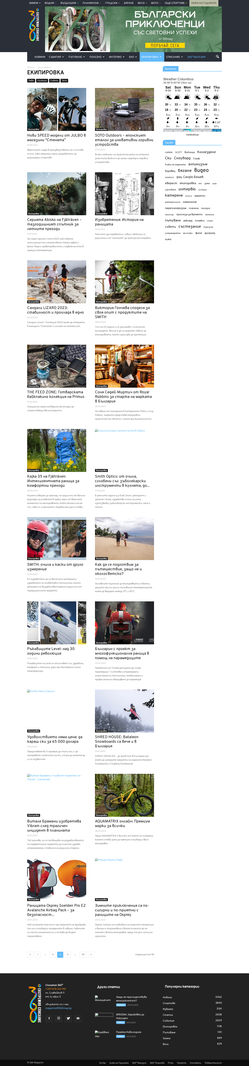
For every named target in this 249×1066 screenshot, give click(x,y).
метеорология (172, 202)
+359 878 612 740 (55, 989)
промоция (209, 214)
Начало (30, 67)
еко (200, 183)
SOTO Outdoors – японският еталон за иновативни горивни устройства (124, 140)
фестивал (188, 233)
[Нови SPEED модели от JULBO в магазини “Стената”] (56, 109)
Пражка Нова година (128, 1032)
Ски (168, 158)
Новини (39, 57)
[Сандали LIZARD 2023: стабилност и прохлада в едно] (56, 281)
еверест (171, 183)
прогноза (169, 214)
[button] (217, 56)
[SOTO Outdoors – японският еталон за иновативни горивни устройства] (124, 109)
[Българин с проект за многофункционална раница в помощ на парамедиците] (124, 622)
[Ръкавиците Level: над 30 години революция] (56, 622)
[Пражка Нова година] (104, 1037)
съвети (170, 227)
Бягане (129, 3)
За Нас (102, 1063)
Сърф (196, 158)
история (202, 190)
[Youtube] (78, 1018)
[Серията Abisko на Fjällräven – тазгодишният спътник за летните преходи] (56, 193)
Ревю (31, 80)
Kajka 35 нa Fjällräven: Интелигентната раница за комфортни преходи (53, 481)
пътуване (173, 221)
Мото (154, 3)
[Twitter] (68, 1018)
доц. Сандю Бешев (189, 177)
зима (207, 183)
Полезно (96, 57)
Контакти (195, 1063)
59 (83, 954)
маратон (199, 195)
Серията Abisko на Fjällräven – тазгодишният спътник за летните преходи (54, 224)
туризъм (208, 227)
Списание (173, 57)
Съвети (54, 80)
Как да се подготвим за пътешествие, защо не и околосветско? (118, 569)
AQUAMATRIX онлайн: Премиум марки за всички (122, 823)
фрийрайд (210, 233)
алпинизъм (197, 164)
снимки (199, 221)
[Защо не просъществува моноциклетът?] (104, 1001)
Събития (55, 57)
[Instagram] (58, 1018)
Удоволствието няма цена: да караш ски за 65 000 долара (54, 739)
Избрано (121, 1005)
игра (214, 183)
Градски (111, 3)
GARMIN (169, 152)
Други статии (108, 987)
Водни (49, 3)
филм (198, 233)
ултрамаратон (173, 233)
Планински (91, 3)
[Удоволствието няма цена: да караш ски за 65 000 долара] (56, 711)
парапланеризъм (175, 208)
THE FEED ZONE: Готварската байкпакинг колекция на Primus (55, 394)
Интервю (115, 57)
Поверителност (213, 1063)
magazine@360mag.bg (58, 1008)
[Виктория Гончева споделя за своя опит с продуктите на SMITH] (124, 281)
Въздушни (68, 3)
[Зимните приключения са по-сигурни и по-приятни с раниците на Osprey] (124, 879)
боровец (170, 171)
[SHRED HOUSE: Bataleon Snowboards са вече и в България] (124, 711)
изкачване (170, 189)
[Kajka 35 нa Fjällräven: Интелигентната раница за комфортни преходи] (56, 450)
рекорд (187, 221)
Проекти (181, 1063)
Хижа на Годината (204, 3)
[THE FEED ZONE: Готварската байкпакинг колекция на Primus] (56, 366)
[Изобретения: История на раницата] (124, 193)
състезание (189, 227)
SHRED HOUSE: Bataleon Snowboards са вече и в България (117, 742)
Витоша (189, 152)
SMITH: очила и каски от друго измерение (55, 567)
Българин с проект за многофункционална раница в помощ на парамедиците (122, 654)
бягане (185, 171)
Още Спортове (175, 3)
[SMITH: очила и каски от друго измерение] (56, 538)
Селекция (42, 80)
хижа (168, 239)
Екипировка (150, 57)
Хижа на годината (175, 164)
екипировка (188, 183)
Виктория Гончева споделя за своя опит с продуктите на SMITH (122, 313)
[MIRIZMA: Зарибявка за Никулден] (104, 1019)
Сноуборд (182, 158)
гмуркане (169, 177)
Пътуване (75, 57)
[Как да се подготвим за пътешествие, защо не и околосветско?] (124, 538)
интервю (187, 189)
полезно (205, 208)
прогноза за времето (189, 214)
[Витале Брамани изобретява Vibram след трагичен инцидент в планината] (56, 795)
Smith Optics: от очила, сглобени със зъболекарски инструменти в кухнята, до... (122, 481)
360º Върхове (157, 1063)
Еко (131, 57)
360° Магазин (196, 57)
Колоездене (206, 152)
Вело (141, 3)
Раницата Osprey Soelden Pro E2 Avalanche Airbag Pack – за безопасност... (56, 910)
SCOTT (178, 152)
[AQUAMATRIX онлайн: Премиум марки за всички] (124, 795)
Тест (64, 80)
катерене (174, 196)
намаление (190, 202)
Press (171, 1063)
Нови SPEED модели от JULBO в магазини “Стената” (56, 138)
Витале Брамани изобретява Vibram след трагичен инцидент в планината (54, 826)
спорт (210, 221)
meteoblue (192, 134)
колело (188, 196)
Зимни (33, 3)
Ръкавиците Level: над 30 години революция (51, 651)
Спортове (169, 1003)
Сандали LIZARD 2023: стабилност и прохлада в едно (55, 310)
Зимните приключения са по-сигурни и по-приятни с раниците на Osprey (122, 910)
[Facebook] (49, 1018)
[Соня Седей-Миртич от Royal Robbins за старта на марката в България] (124, 366)
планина (194, 208)
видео (201, 170)
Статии (168, 1015)
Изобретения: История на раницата (119, 222)
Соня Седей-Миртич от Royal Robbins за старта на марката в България (123, 397)
